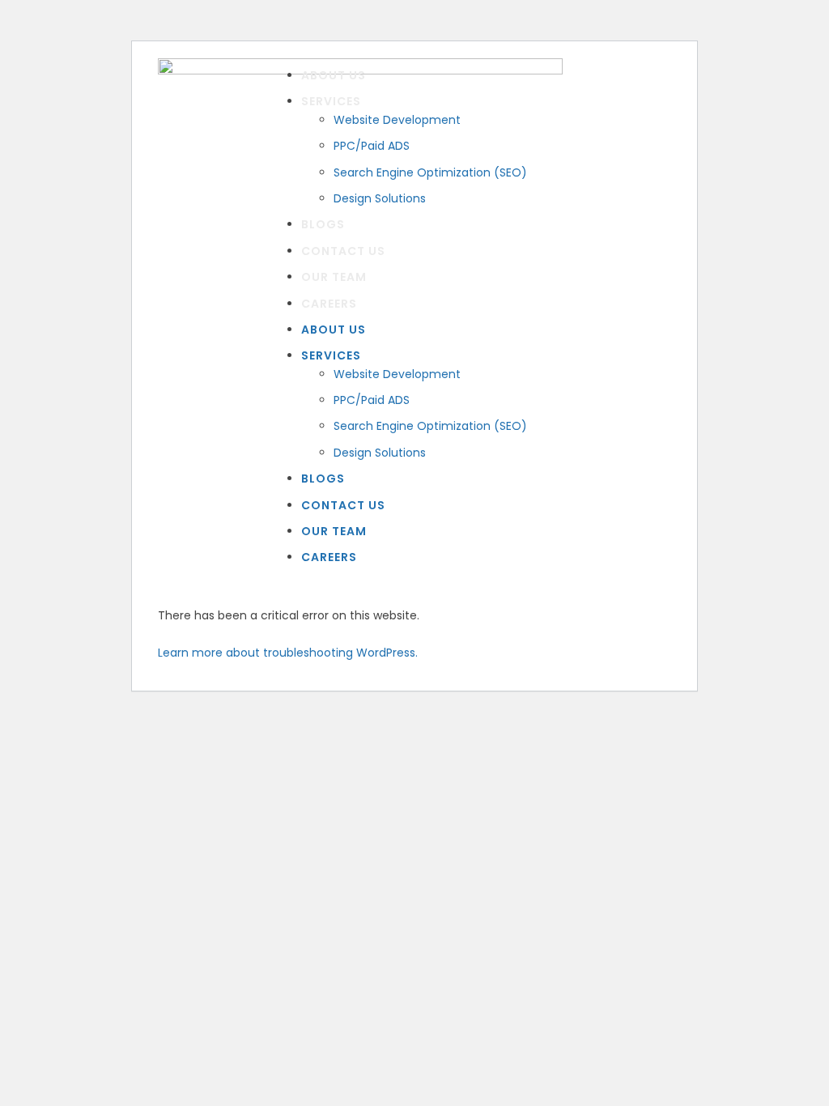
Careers (329, 304)
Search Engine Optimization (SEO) (430, 172)
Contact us (343, 251)
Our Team (334, 277)
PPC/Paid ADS (372, 146)
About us (333, 75)
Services (331, 101)
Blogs (323, 224)
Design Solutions (380, 198)
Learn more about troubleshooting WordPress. (288, 652)
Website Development (397, 120)
